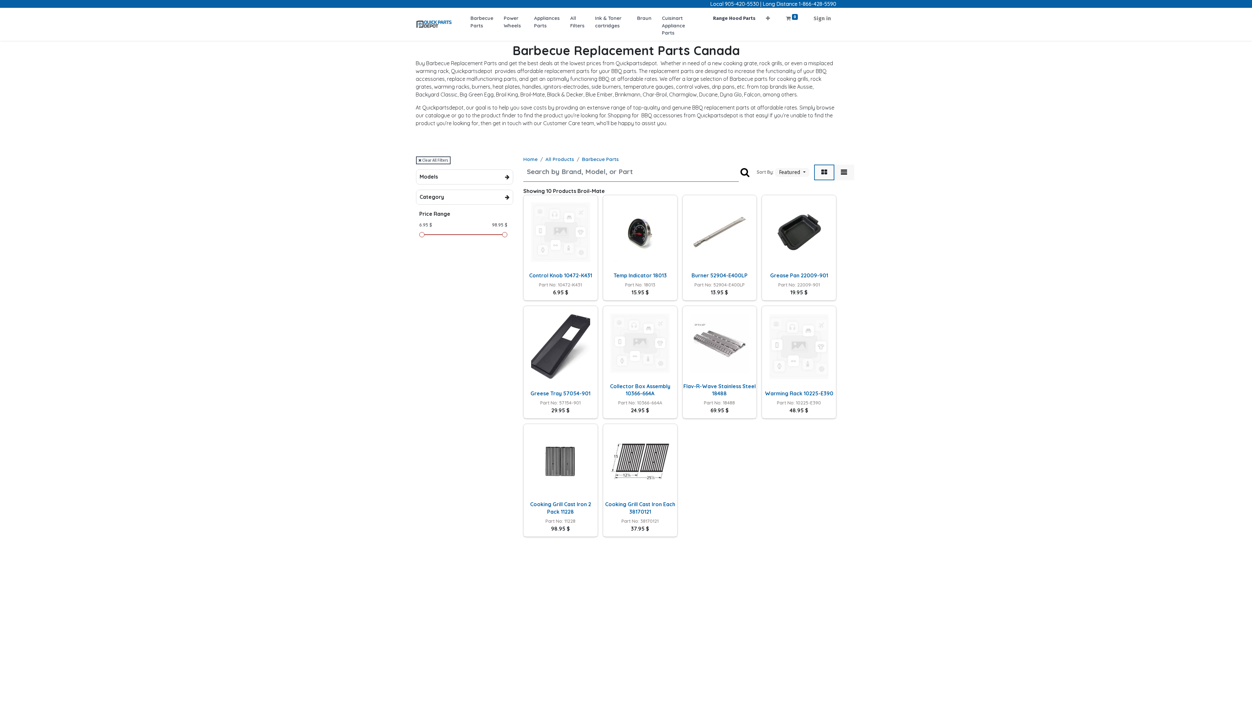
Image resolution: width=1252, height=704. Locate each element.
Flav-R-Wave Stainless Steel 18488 (719, 390)
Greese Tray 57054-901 (560, 393)
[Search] (745, 172)
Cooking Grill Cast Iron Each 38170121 (640, 508)
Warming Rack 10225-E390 (799, 393)
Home (530, 159)
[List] (844, 172)
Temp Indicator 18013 (640, 275)
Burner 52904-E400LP (720, 275)
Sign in (822, 18)
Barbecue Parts (600, 159)
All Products (559, 159)
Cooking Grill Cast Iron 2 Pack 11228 (560, 508)
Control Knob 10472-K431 (560, 275)
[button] (768, 16)
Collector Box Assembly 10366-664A (640, 390)
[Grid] (824, 172)
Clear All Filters (434, 160)
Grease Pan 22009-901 (799, 275)
